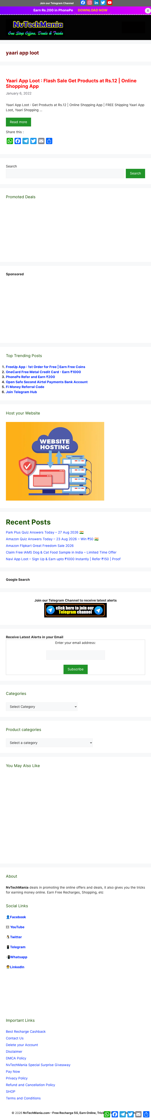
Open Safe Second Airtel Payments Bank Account (47, 382)
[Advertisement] (35, 306)
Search (11, 166)
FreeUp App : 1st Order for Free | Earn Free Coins (45, 367)
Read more (18, 122)
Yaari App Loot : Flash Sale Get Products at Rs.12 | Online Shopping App (71, 83)
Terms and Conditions (23, 1098)
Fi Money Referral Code (25, 387)
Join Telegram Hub (21, 392)
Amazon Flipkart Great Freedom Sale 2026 (40, 546)
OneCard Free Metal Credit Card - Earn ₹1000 (43, 372)
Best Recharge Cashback (26, 1032)
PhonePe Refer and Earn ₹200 (30, 377)
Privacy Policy (17, 1078)
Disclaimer (14, 1052)
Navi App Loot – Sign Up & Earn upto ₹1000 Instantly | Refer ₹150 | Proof (63, 559)
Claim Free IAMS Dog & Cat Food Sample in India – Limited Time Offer (61, 552)
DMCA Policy (16, 1058)
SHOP (10, 1092)
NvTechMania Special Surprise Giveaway (38, 1065)
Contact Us (15, 1038)
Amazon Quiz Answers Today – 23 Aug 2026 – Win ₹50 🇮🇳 (52, 539)
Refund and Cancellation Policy (30, 1085)
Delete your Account (22, 1045)
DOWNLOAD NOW (93, 10)
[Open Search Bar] (127, 27)
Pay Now (13, 1072)
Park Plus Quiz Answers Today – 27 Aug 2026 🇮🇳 (45, 532)
